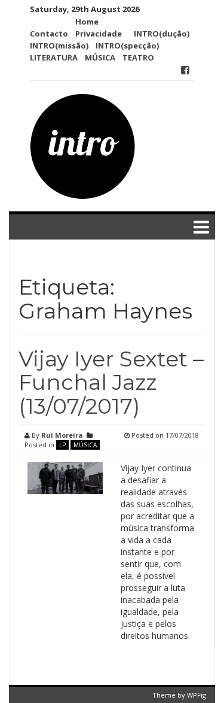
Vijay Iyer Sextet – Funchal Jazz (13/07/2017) (111, 382)
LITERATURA (54, 57)
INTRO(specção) (127, 45)
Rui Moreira (62, 435)
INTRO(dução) (161, 33)
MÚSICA (100, 57)
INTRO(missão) (59, 45)
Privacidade (98, 33)
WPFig (196, 694)
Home (87, 21)
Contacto (49, 33)
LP (62, 445)
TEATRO (138, 57)
